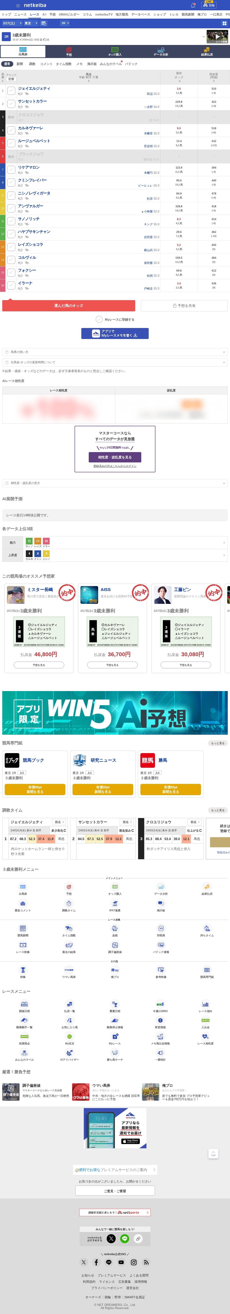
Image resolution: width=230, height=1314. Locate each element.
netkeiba (35, 5)
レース (34, 14)
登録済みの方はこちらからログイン (115, 466)
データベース (140, 14)
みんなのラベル (111, 64)
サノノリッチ (29, 219)
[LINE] (108, 1262)
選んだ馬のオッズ (68, 306)
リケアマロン (29, 167)
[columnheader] (3, 77)
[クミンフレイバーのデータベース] (27, 185)
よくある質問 (139, 1275)
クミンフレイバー (32, 180)
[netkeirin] (115, 1212)
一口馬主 (216, 14)
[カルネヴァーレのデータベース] (27, 133)
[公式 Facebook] (96, 1262)
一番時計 (160, 1059)
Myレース (115, 1043)
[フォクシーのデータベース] (27, 275)
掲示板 (92, 64)
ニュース (20, 14)
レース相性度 (205, 1043)
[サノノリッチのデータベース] (27, 224)
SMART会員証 (134, 1297)
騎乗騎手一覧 (24, 1027)
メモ (79, 64)
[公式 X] (83, 1262)
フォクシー (27, 270)
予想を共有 (187, 306)
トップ (6, 14)
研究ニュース (103, 760)
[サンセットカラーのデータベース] (27, 106)
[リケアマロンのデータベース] (27, 172)
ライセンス (107, 1281)
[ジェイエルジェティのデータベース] (27, 93)
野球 (118, 1297)
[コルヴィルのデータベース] (27, 262)
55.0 (153, 94)
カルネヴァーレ (30, 128)
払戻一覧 (69, 1011)
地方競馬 (122, 14)
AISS (106, 589)
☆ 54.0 (151, 107)
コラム (87, 14)
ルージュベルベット (34, 141)
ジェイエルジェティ (34, 88)
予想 (52, 14)
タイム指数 (64, 64)
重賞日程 (115, 1011)
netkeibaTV (104, 14)
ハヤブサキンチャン (34, 232)
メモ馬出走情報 (160, 1043)
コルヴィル (27, 257)
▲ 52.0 (150, 211)
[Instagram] (133, 1262)
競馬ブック (33, 760)
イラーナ (25, 283)
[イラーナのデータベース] (27, 288)
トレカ (174, 14)
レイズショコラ (30, 244)
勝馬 (163, 760)
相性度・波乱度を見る (115, 457)
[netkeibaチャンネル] (121, 1262)
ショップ (159, 14)
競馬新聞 (188, 14)
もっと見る (218, 743)
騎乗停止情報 (115, 1027)
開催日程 (24, 1011)
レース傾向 (205, 1011)
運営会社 (132, 1288)
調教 (32, 64)
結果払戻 (207, 54)
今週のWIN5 (160, 1011)
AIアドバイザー (69, 1059)
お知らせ (88, 1275)
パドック (131, 64)
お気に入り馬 (70, 1027)
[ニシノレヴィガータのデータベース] (27, 198)
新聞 (20, 64)
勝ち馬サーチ (115, 1059)
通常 (7, 64)
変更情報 (160, 1027)
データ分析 (161, 54)
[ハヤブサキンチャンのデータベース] (27, 236)
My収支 (69, 1043)
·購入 (115, 54)
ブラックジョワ (31, 154)
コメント (46, 64)
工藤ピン (182, 589)
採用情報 (141, 1281)
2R (63, 23)
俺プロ (202, 14)
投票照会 (24, 1043)
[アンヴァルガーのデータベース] (27, 211)
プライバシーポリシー (107, 1288)
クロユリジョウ (31, 115)
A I (44, 14)
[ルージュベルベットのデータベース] (27, 146)
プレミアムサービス (112, 1275)
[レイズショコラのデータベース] (27, 250)
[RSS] (146, 1262)
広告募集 (124, 1281)
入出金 (205, 1027)
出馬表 (23, 54)
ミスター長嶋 (40, 589)
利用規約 (89, 1281)
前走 (58, 822)
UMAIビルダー (69, 14)
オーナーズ (93, 1297)
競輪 (210, 4)
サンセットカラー (32, 101)
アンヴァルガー (30, 206)
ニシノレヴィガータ (34, 193)
